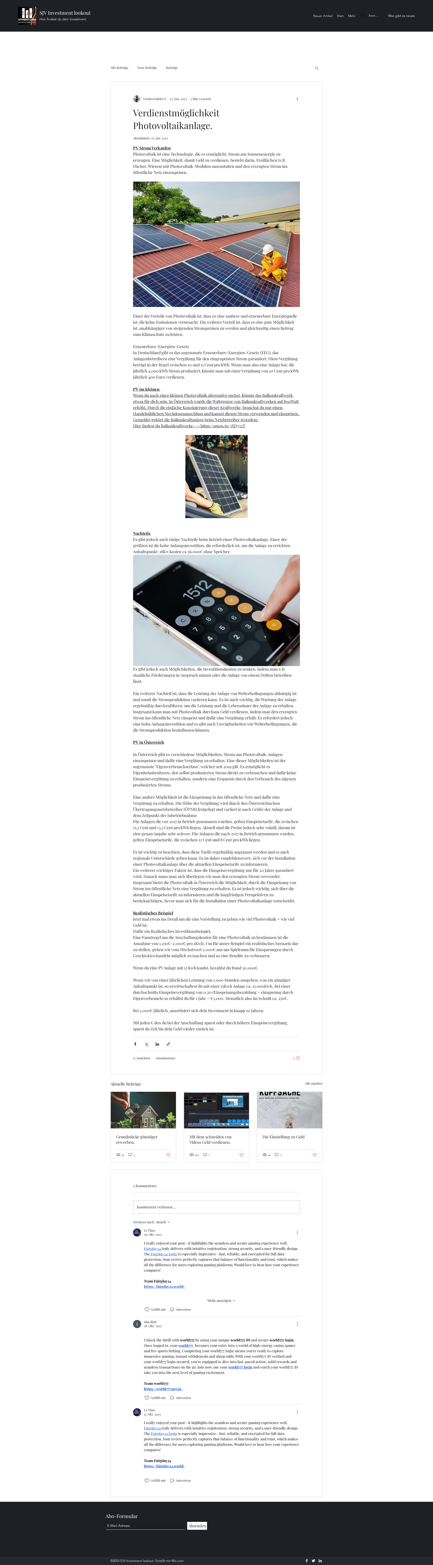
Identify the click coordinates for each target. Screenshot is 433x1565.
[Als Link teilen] (168, 1044)
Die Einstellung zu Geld (283, 1136)
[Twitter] (313, 1560)
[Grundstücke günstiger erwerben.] (143, 1110)
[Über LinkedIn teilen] (157, 1044)
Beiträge (172, 68)
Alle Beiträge (119, 68)
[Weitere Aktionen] (297, 98)
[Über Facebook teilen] (135, 1044)
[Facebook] (306, 1560)
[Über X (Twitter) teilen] (146, 1044)
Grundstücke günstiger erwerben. (137, 1139)
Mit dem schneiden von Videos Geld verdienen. (210, 1139)
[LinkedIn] (320, 1560)
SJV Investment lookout (65, 12)
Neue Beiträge (147, 68)
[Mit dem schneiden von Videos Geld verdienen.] (216, 1110)
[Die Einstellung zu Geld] (289, 1110)
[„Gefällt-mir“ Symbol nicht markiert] (147, 1309)
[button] (317, 68)
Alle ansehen (313, 1083)
